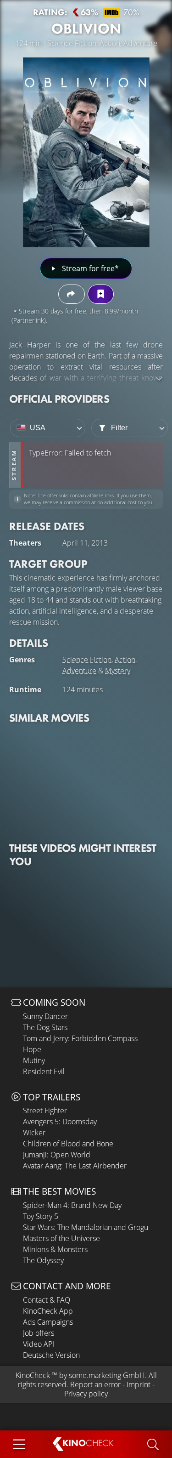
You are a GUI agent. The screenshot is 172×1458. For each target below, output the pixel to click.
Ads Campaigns (48, 1322)
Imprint (138, 1384)
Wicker (34, 1132)
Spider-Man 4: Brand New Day (72, 1205)
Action (125, 660)
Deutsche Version (51, 1355)
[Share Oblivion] (71, 294)
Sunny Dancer (45, 1016)
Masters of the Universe (61, 1238)
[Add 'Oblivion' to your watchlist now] (101, 294)
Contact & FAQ (46, 1299)
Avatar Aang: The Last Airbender (75, 1165)
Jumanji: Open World (56, 1154)
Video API (38, 1344)
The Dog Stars (45, 1027)
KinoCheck (33, 1375)
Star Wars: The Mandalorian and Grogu (85, 1227)
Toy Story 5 (40, 1216)
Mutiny (34, 1060)
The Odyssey (43, 1260)
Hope (32, 1049)
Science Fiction (86, 660)
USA (37, 428)
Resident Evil (44, 1071)
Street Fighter (45, 1110)
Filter (119, 428)
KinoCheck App (48, 1311)
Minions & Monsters (55, 1249)
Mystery (117, 671)
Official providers (59, 399)
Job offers (38, 1333)
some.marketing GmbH (107, 1375)
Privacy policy (86, 1394)
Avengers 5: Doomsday (60, 1121)
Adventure (79, 671)
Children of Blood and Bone (68, 1143)
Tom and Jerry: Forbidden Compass (80, 1038)
